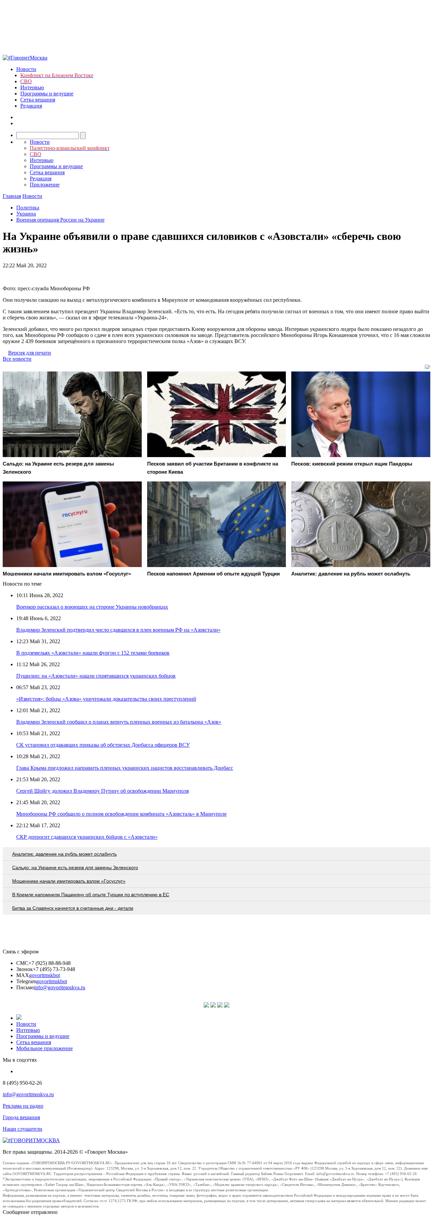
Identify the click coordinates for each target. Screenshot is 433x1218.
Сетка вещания (37, 100)
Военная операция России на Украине (60, 220)
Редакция (31, 106)
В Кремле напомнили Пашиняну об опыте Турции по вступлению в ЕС (90, 894)
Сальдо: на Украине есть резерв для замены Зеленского (75, 867)
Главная (12, 196)
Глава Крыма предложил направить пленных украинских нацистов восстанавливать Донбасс (124, 768)
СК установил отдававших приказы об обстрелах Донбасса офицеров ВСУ (103, 745)
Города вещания (21, 1117)
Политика (27, 207)
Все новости (17, 359)
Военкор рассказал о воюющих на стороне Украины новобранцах (92, 607)
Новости (26, 69)
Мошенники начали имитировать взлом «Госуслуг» (69, 881)
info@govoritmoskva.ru (59, 987)
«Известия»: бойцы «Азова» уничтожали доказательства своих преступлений (106, 699)
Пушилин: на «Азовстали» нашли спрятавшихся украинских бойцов (96, 676)
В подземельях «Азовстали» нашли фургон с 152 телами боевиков (92, 653)
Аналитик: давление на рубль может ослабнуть (64, 854)
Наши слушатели (22, 1129)
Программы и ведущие (46, 93)
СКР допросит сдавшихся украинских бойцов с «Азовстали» (87, 837)
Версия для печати (29, 353)
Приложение (45, 184)
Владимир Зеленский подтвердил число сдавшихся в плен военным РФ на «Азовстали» (118, 630)
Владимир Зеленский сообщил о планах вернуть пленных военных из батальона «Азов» (118, 722)
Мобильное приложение (44, 1048)
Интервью (32, 87)
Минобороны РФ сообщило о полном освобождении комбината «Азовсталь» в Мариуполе (121, 814)
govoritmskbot (44, 975)
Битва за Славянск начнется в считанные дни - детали (72, 908)
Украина (26, 214)
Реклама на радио (23, 1106)
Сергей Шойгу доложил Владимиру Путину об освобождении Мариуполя (102, 791)
